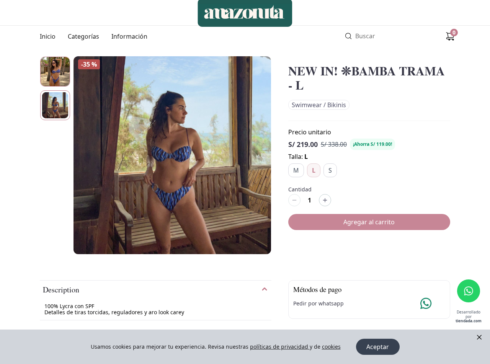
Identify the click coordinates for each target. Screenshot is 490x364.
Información (129, 36)
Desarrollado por (469, 316)
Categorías (83, 36)
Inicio (48, 36)
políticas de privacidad (279, 346)
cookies (331, 346)
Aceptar (377, 347)
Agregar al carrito (369, 222)
